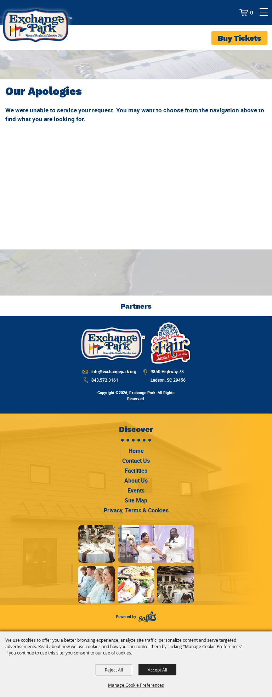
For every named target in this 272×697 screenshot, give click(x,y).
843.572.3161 (104, 380)
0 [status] (251, 12)
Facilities (136, 470)
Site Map (136, 500)
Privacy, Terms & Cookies (136, 510)
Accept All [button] (157, 670)
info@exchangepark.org (113, 371)
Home (136, 451)
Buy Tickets (239, 38)
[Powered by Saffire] (147, 616)
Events (136, 490)
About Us (136, 480)
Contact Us (136, 461)
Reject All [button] (114, 670)
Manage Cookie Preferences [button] (136, 685)
